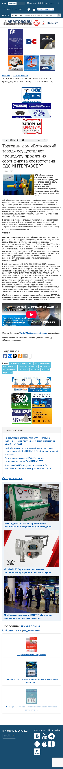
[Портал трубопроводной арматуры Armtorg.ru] (17, 22)
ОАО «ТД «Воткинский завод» (33, 333)
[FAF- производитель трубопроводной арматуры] (31, 94)
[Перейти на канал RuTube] (37, 751)
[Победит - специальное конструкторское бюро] (47, 41)
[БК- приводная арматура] (15, 63)
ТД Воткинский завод (42, 363)
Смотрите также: (12, 478)
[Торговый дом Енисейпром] (31, 384)
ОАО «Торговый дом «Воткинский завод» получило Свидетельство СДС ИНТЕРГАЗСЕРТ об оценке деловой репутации (31, 451)
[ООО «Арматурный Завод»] (15, 42)
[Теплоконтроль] (47, 63)
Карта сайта (54, 730)
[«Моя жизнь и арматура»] (31, 669)
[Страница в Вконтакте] (37, 735)
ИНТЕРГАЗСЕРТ (44, 366)
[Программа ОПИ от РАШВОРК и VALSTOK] (32, 126)
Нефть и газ (7, 373)
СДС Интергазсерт (9, 369)
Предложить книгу (31, 630)
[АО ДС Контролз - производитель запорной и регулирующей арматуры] (31, 41)
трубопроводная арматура (28, 366)
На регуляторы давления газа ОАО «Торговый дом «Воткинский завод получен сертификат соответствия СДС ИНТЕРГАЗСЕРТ (30, 440)
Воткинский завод (9, 366)
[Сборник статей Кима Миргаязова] (31, 644)
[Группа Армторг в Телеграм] (51, 736)
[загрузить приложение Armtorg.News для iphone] (34, 9)
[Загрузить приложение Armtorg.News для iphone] (44, 743)
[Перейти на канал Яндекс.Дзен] (51, 743)
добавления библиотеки (21, 628)
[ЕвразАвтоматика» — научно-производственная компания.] (21, 415)
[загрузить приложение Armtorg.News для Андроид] (29, 9)
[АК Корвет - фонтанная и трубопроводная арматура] (31, 63)
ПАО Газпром (23, 369)
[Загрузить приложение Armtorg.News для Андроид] (37, 743)
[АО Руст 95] (21, 400)
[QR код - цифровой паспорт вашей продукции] (42, 415)
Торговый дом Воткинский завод (20, 363)
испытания (45, 369)
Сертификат (34, 369)
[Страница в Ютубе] (44, 735)
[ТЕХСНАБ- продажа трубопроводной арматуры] (31, 110)
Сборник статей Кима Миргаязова (31, 654)
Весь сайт (53, 22)
